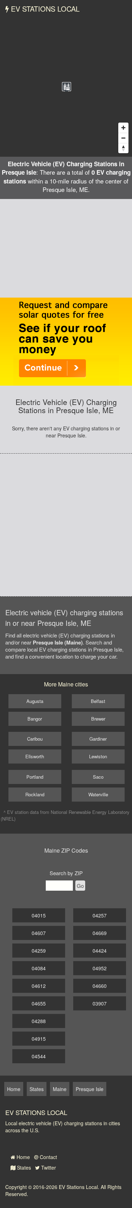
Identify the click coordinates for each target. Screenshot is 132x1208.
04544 (39, 1056)
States (23, 1167)
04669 (100, 932)
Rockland (34, 794)
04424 (100, 950)
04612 (39, 985)
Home (22, 1156)
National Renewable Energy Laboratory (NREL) (65, 815)
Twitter (48, 1167)
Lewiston (98, 756)
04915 (39, 1038)
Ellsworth (34, 756)
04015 (39, 915)
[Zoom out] (123, 138)
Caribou (35, 738)
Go (80, 885)
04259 (39, 950)
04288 (39, 1021)
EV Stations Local (44, 9)
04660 (100, 985)
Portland (34, 776)
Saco (98, 776)
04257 (100, 915)
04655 (39, 1003)
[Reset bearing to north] (123, 148)
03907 (100, 1003)
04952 (100, 968)
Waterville (98, 794)
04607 (39, 932)
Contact (47, 1156)
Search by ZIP (66, 873)
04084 (39, 968)
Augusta (34, 701)
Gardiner (98, 738)
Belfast (98, 701)
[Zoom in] (123, 128)
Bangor (34, 718)
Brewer (98, 718)
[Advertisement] (66, 248)
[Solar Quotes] (66, 340)
